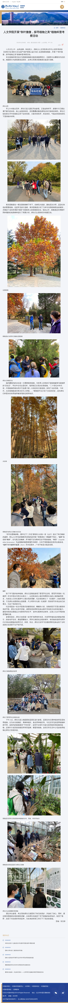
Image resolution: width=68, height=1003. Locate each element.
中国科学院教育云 (17, 986)
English (14, 1)
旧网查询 (16, 989)
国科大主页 (6, 1)
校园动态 (35, 22)
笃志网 (18, 1)
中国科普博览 (7, 989)
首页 (57, 27)
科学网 (27, 986)
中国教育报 (44, 986)
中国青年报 (35, 986)
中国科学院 (6, 986)
